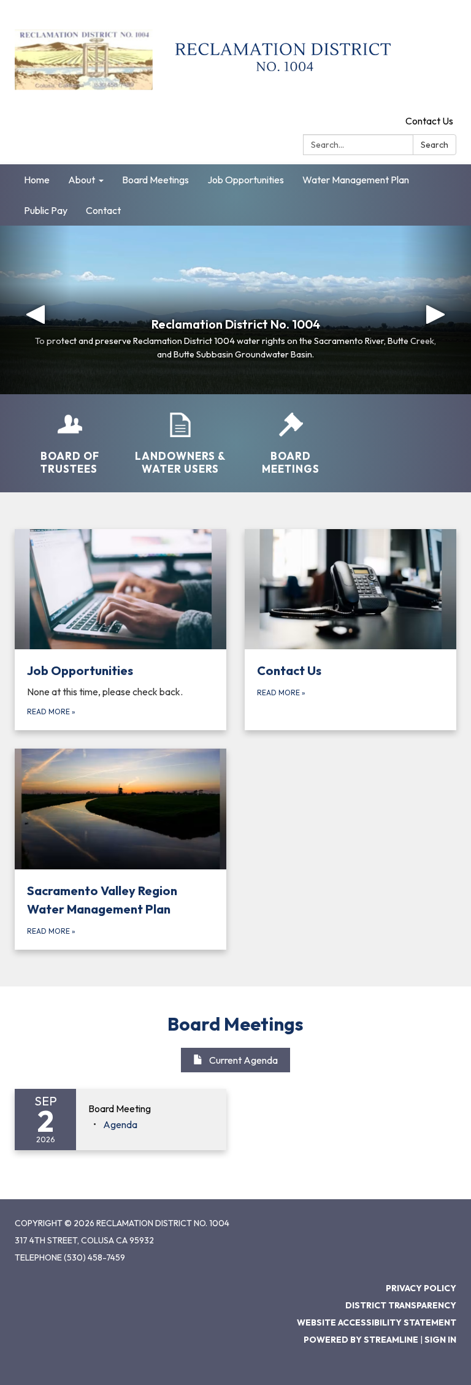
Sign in (440, 1339)
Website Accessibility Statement (376, 1322)
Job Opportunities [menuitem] (245, 180)
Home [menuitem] (37, 180)
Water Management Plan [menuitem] (355, 180)
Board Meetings (235, 1024)
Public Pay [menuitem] (45, 210)
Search (434, 144)
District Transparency (400, 1305)
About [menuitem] (81, 180)
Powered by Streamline (361, 1339)
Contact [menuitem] (103, 210)
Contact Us (429, 121)
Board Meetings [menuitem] (155, 180)
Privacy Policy (421, 1288)
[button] (35, 310)
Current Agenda (243, 1060)
